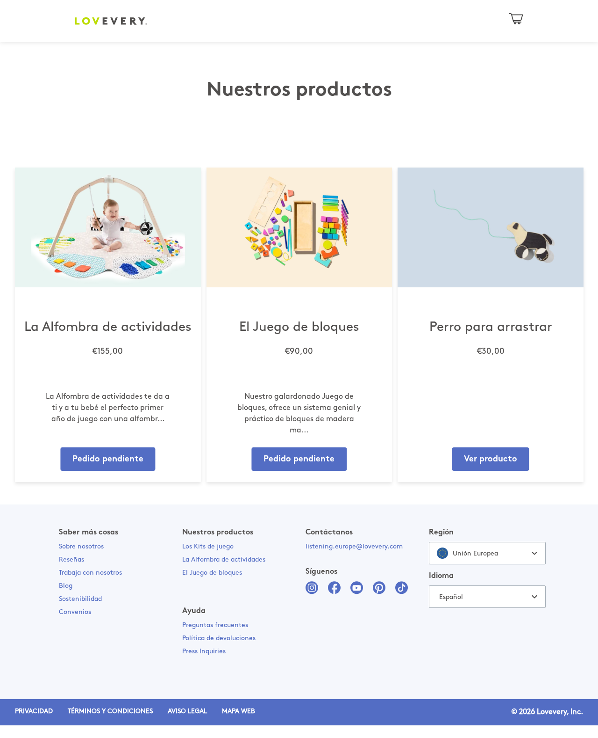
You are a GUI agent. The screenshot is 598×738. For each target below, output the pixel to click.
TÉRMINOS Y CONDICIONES (110, 711)
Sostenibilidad (80, 599)
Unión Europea (475, 553)
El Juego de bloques (212, 573)
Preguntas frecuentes (215, 625)
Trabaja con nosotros (90, 573)
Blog (65, 586)
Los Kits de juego (208, 546)
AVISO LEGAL (187, 711)
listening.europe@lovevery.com (354, 546)
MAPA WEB (238, 711)
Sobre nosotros (81, 546)
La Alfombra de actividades (223, 559)
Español (451, 597)
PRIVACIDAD (34, 711)
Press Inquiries (204, 651)
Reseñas (71, 559)
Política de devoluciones (219, 638)
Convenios (75, 612)
